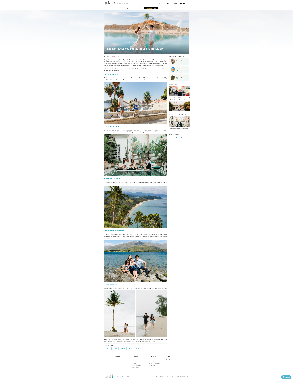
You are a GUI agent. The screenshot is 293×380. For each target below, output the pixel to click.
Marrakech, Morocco (111, 126)
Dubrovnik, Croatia (111, 74)
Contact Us (152, 365)
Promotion (138, 8)
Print (116, 359)
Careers (134, 363)
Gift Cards (117, 361)
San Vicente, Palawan (112, 178)
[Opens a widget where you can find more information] (286, 377)
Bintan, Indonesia (110, 285)
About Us (134, 359)
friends (123, 348)
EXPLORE (113, 56)
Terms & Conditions (137, 365)
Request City (152, 361)
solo (130, 348)
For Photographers (127, 8)
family (107, 348)
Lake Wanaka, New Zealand (114, 230)
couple (115, 348)
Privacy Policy (135, 367)
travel (137, 348)
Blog (150, 359)
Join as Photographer (154, 363)
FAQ (133, 361)
